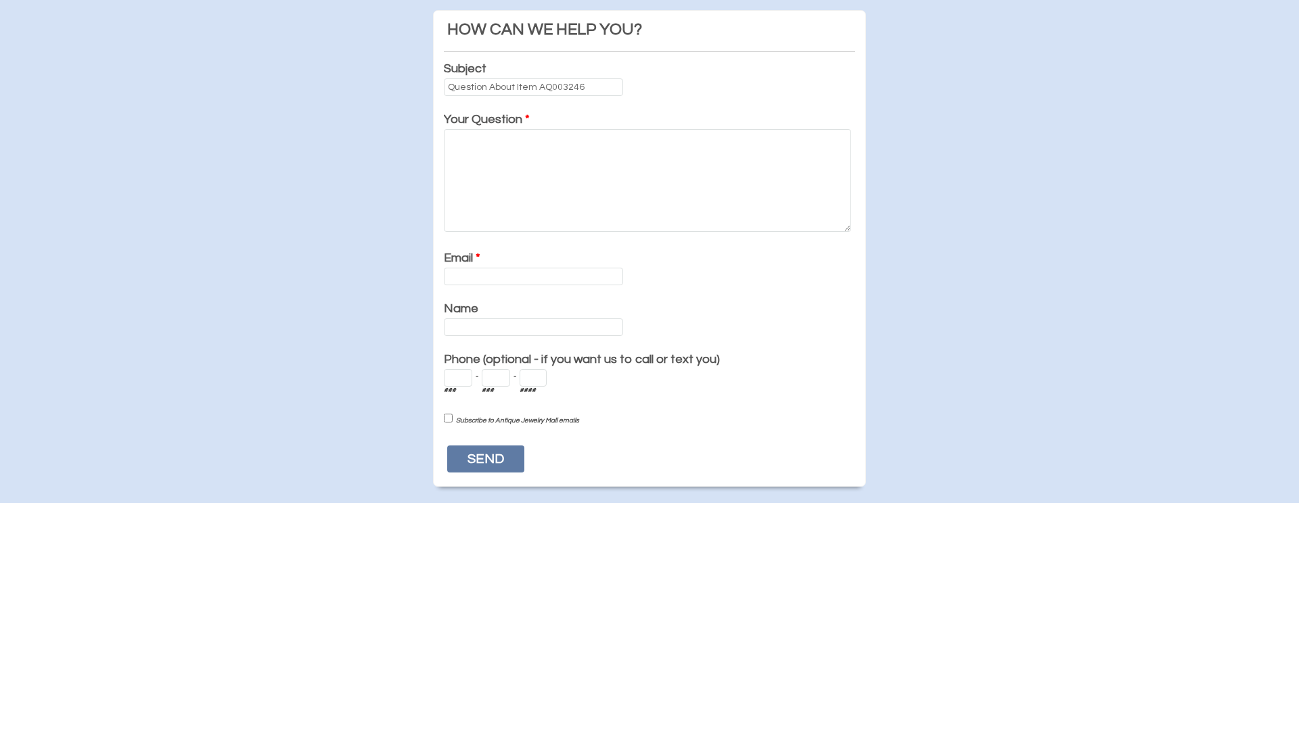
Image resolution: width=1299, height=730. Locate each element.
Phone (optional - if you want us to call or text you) (582, 359)
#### (528, 390)
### (450, 390)
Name (461, 308)
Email (462, 257)
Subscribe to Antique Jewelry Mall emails (517, 420)
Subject (465, 68)
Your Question (487, 119)
